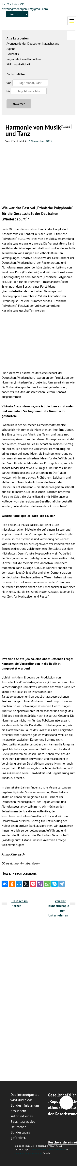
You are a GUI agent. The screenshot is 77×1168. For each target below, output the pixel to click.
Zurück (65, 127)
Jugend (11, 48)
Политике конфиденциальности (48, 1149)
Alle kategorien (18, 38)
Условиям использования (28, 1152)
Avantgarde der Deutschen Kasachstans (33, 43)
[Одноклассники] (12, 884)
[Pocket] (33, 884)
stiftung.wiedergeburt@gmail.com (25, 9)
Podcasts (13, 53)
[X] (26, 884)
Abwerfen (18, 104)
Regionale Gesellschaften (24, 59)
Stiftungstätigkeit (18, 64)
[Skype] (54, 884)
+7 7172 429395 (13, 4)
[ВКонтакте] (5, 884)
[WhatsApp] (47, 884)
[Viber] (40, 884)
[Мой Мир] (19, 884)
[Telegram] (61, 884)
